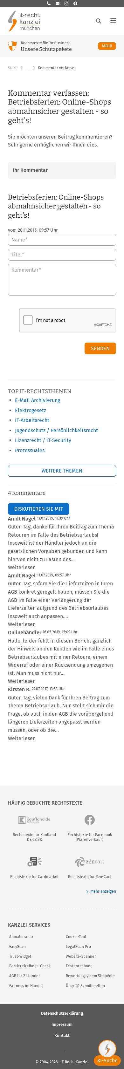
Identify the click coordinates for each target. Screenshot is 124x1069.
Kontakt (62, 1035)
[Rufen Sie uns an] (49, 3)
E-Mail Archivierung (37, 400)
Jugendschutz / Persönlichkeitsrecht (56, 430)
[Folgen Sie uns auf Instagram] (66, 3)
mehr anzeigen (103, 891)
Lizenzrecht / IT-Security (43, 440)
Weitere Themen (62, 471)
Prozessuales (30, 450)
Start (12, 68)
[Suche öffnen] (98, 21)
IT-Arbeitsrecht (32, 420)
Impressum (62, 1024)
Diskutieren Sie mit (38, 509)
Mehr (109, 46)
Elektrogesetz (30, 410)
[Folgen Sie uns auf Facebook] (75, 3)
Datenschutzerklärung (62, 1013)
